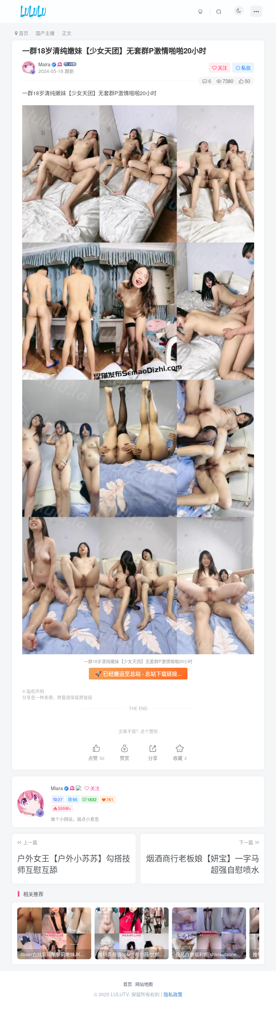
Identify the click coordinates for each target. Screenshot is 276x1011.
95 (75, 799)
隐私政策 (173, 994)
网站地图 (144, 984)
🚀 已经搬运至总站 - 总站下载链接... (138, 673)
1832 (92, 799)
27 (60, 799)
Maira (44, 64)
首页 (127, 984)
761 (109, 799)
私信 (246, 67)
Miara (57, 788)
